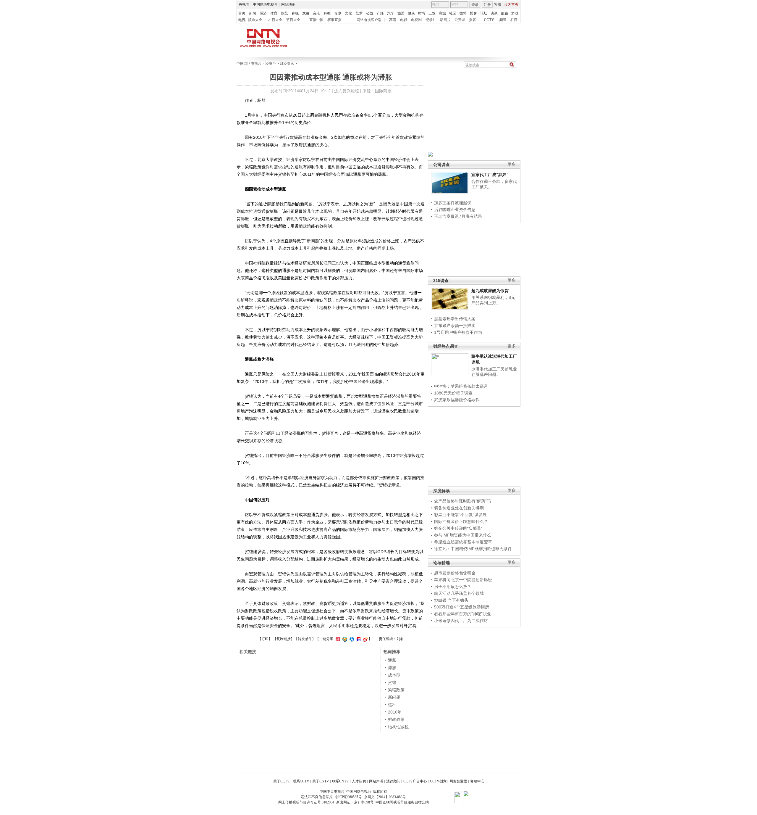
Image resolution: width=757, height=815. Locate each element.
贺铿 (392, 682)
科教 (327, 13)
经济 (263, 13)
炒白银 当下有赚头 (451, 600)
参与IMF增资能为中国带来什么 (462, 535)
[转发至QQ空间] (344, 639)
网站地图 (288, 4)
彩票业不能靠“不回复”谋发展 (460, 514)
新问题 (394, 697)
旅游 (401, 13)
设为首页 (511, 4)
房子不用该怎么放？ (452, 586)
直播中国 (316, 20)
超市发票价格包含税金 (454, 573)
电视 (241, 20)
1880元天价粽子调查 (453, 393)
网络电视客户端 (369, 20)
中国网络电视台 (265, 4)
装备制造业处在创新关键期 (459, 507)
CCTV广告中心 (415, 781)
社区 (452, 13)
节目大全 (293, 20)
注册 (487, 5)
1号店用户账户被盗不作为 (458, 332)
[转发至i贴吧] (357, 639)
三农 (432, 13)
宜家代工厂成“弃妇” (490, 174)
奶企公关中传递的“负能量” (458, 528)
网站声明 (376, 781)
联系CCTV (301, 781)
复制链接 (283, 639)
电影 (403, 20)
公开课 (459, 20)
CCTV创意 (438, 781)
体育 (273, 13)
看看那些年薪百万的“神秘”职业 (462, 613)
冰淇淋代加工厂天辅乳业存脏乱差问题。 (494, 372)
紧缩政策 (396, 689)
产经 (380, 13)
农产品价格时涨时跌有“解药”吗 (462, 501)
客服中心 (477, 781)
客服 (497, 4)
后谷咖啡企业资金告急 (454, 209)
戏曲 (305, 13)
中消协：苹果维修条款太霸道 (461, 386)
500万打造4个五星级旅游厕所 (461, 607)
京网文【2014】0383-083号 (385, 797)
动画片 (445, 20)
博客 (473, 13)
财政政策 (396, 719)
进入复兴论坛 (346, 90)
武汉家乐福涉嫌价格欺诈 (457, 399)
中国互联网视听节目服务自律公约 (402, 802)
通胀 (392, 660)
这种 (392, 704)
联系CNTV (340, 781)
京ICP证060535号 (348, 797)
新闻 (252, 13)
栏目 (513, 20)
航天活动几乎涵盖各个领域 (459, 593)
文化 (348, 13)
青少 (337, 13)
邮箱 (504, 13)
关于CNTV (320, 781)
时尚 (421, 13)
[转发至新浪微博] (364, 639)
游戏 (514, 13)
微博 (463, 13)
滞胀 (392, 667)
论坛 (483, 13)
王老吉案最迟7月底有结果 (458, 216)
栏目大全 (275, 20)
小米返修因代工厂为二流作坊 (461, 620)
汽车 (390, 13)
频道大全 (255, 20)
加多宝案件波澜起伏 (452, 202)
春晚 (295, 13)
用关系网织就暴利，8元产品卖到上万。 (493, 300)
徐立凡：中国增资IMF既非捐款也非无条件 (473, 548)
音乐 (316, 13)
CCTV (489, 20)
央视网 (244, 4)
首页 (241, 13)
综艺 (284, 13)
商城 (442, 13)
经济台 (270, 64)
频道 (503, 20)
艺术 (359, 13)
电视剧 (416, 20)
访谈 (494, 13)
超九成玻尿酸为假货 (490, 290)
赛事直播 (334, 20)
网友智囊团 (458, 781)
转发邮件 (305, 639)
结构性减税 (398, 726)
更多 (511, 164)
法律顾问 (393, 781)
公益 (369, 13)
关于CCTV (281, 781)
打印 (264, 639)
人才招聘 (359, 781)
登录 (474, 5)
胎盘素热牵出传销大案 (454, 318)
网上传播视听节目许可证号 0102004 (306, 802)
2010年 (395, 712)
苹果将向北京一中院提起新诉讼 (463, 579)
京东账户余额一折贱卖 (454, 325)
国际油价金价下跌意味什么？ (461, 521)
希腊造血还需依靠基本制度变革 (463, 541)
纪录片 (431, 20)
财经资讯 (287, 64)
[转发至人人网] (351, 639)
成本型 (394, 675)
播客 (472, 20)
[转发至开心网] (337, 639)
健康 (411, 13)
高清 (392, 20)
